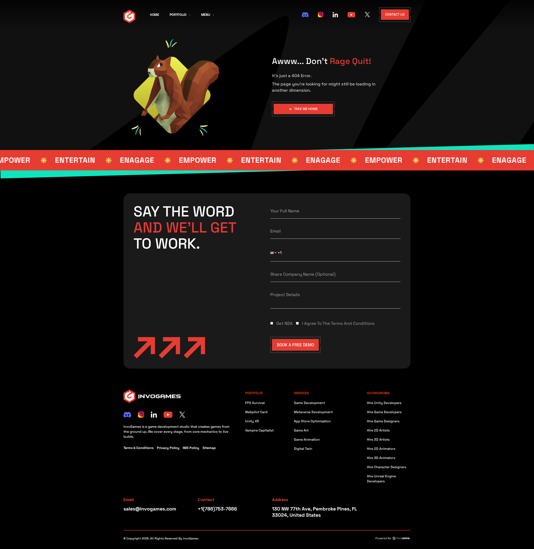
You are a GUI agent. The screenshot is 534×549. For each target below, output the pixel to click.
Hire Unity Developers (384, 403)
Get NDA (284, 323)
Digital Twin (303, 448)
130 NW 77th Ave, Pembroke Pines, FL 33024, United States (314, 512)
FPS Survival (255, 403)
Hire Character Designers (386, 467)
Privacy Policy (168, 448)
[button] (274, 252)
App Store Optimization (312, 421)
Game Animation (307, 439)
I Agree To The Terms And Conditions (338, 323)
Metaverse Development (313, 412)
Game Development (309, 403)
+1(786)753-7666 (217, 509)
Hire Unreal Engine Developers (381, 478)
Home (154, 15)
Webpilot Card (256, 412)
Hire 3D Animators (381, 458)
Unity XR (252, 421)
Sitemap (209, 448)
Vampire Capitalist (259, 430)
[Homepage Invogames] (129, 16)
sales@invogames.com (149, 509)
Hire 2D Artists (378, 430)
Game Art (301, 430)
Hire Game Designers (383, 421)
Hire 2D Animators (381, 448)
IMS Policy (191, 448)
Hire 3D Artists (378, 439)
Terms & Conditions (138, 448)
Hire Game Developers (384, 412)
